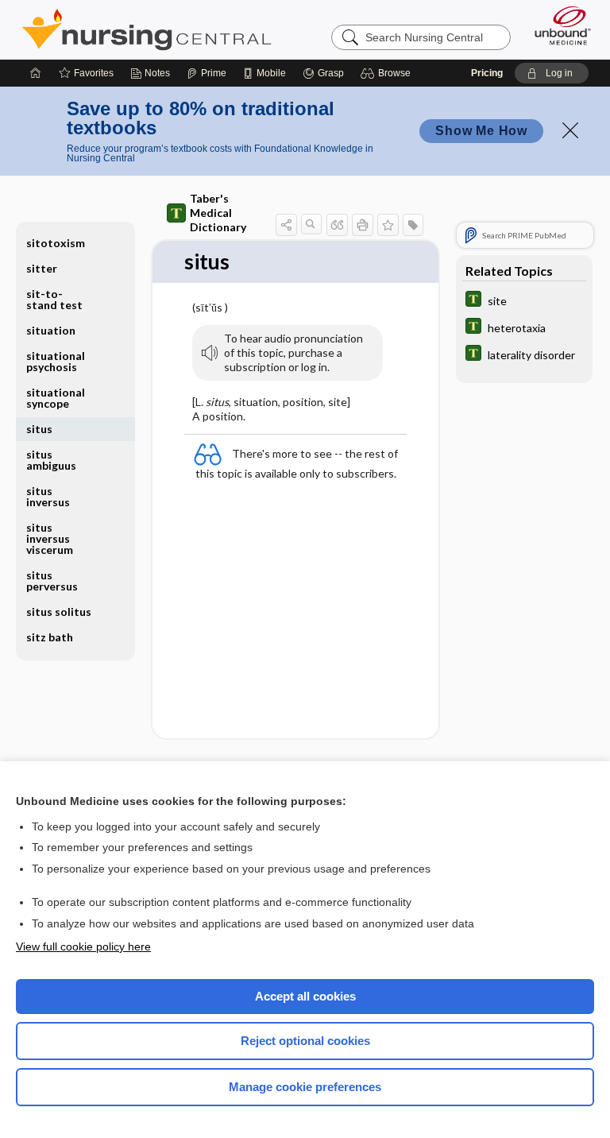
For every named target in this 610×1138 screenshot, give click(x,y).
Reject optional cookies (305, 1040)
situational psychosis (55, 361)
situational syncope (55, 397)
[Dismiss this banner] (570, 130)
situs (39, 428)
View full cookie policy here (83, 946)
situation (50, 330)
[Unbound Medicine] (558, 25)
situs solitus (58, 611)
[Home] (35, 73)
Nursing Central (146, 29)
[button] (388, 73)
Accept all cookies (305, 996)
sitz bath (49, 637)
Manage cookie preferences (305, 1086)
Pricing (487, 73)
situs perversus (52, 580)
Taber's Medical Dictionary (218, 213)
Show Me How (481, 130)
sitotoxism (55, 243)
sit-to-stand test (54, 299)
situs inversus (48, 496)
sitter (41, 268)
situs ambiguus (51, 459)
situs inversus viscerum (49, 538)
